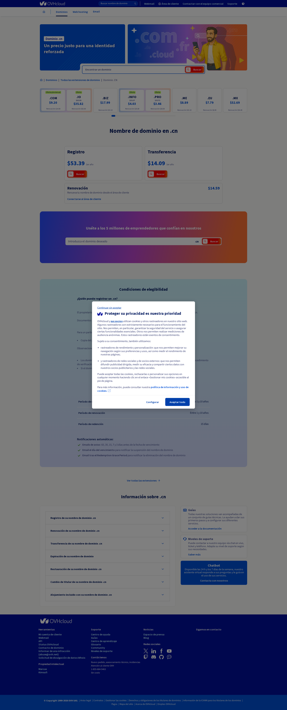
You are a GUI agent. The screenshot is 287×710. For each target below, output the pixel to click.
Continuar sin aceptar (109, 308)
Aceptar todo (177, 402)
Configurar (152, 402)
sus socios (117, 321)
